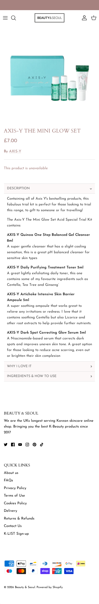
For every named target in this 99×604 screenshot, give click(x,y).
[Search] (16, 18)
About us (11, 473)
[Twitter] (5, 444)
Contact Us (13, 526)
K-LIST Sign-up (16, 534)
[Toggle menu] (5, 18)
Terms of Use (14, 496)
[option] (49, 75)
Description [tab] (18, 188)
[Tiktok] (41, 444)
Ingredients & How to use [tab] (31, 376)
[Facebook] (13, 444)
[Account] (83, 18)
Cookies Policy (15, 503)
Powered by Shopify (50, 587)
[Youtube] (20, 444)
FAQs (8, 480)
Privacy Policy (15, 488)
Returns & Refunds (19, 518)
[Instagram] (27, 444)
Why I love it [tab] (19, 366)
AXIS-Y (15, 151)
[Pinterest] (34, 444)
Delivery (10, 511)
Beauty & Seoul (25, 587)
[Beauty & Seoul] (49, 18)
